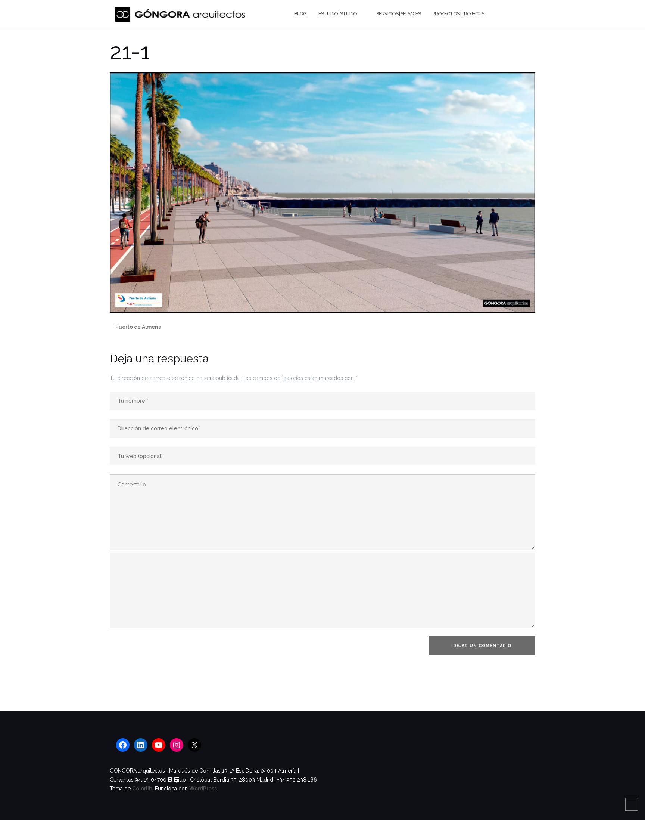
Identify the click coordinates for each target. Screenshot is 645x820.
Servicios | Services (398, 13)
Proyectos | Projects (458, 13)
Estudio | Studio (337, 13)
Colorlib (142, 789)
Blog (300, 13)
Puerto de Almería (138, 327)
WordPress (203, 789)
